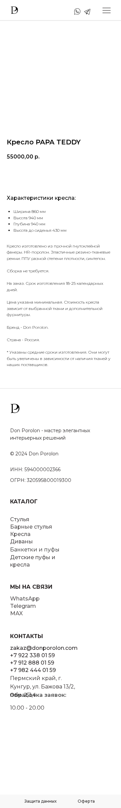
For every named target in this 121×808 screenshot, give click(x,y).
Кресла (20, 534)
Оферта (86, 801)
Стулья (19, 519)
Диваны (21, 541)
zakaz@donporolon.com (44, 648)
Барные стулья (31, 527)
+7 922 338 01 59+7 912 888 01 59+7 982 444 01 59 (33, 662)
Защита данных (40, 801)
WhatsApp (25, 598)
